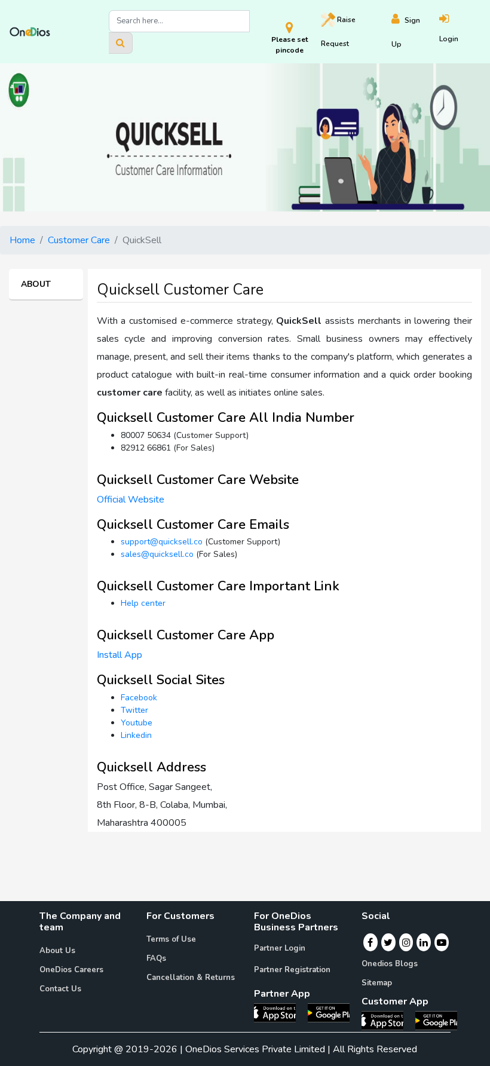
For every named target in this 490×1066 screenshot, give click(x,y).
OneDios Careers (71, 969)
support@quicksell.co (162, 541)
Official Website (130, 499)
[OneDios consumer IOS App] (387, 1020)
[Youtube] (441, 942)
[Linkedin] (423, 942)
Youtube (136, 722)
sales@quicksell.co (157, 554)
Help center (143, 603)
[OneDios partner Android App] (329, 1012)
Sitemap (377, 983)
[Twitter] (388, 942)
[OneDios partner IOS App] (279, 1012)
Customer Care (79, 240)
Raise (338, 31)
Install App (119, 654)
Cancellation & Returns (190, 977)
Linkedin (136, 735)
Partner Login (279, 948)
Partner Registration (292, 969)
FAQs (156, 958)
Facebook (139, 697)
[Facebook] (370, 942)
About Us (57, 950)
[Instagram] (406, 942)
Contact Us (60, 989)
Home (22, 240)
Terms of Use (171, 939)
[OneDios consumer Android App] (436, 1020)
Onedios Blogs (390, 963)
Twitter (134, 710)
